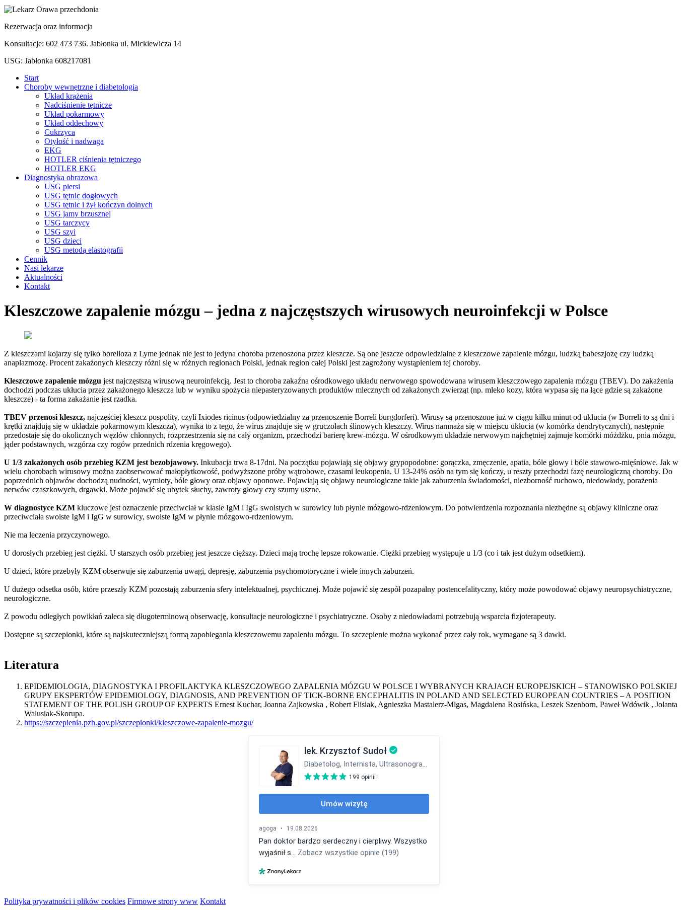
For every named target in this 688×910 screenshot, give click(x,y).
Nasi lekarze (43, 268)
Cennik (35, 259)
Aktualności (43, 277)
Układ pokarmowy (74, 114)
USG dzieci (63, 241)
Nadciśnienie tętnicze (78, 105)
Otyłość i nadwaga (74, 141)
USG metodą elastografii (83, 250)
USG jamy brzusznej (77, 213)
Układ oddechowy (73, 123)
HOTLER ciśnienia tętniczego (92, 159)
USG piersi (62, 186)
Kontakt (37, 286)
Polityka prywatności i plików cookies (64, 901)
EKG (52, 150)
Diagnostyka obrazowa (61, 177)
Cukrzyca (59, 132)
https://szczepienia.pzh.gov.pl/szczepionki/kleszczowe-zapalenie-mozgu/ (138, 722)
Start (31, 77)
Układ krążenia (68, 96)
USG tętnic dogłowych (81, 195)
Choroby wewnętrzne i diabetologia (81, 87)
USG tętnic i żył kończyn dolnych (98, 204)
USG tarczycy (67, 222)
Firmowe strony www (162, 901)
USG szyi (60, 232)
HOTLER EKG (70, 168)
